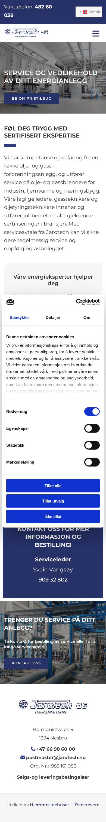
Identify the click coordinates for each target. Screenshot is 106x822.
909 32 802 (53, 579)
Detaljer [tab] (53, 317)
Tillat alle (53, 485)
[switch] (92, 428)
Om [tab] (86, 317)
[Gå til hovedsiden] (26, 33)
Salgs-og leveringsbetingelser (53, 777)
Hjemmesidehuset (49, 804)
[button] (79, 34)
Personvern (87, 804)
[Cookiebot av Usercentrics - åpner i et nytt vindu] (76, 302)
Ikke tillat (53, 516)
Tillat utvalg (53, 501)
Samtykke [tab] (19, 317)
